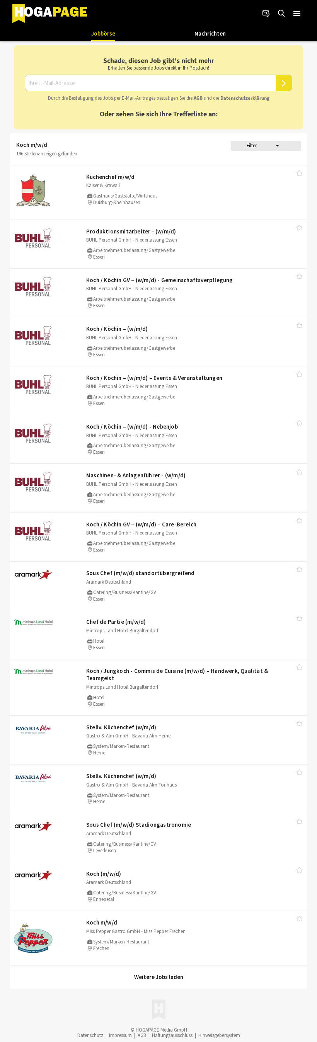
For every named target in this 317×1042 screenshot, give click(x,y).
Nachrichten (210, 33)
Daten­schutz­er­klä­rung (244, 98)
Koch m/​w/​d (101, 922)
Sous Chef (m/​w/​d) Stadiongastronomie (138, 824)
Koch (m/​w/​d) (103, 873)
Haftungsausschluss (172, 1035)
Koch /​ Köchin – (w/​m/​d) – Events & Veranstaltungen (154, 377)
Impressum (120, 1035)
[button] (297, 13)
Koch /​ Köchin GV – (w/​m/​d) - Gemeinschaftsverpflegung (159, 280)
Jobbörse (103, 33)
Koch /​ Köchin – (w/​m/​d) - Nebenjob (132, 426)
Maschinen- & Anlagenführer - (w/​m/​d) (136, 475)
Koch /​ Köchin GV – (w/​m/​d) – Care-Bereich (141, 524)
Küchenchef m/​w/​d (110, 176)
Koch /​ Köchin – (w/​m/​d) (117, 328)
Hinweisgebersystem (219, 1035)
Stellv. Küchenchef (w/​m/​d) (121, 727)
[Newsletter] (266, 13)
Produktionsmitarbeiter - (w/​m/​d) (131, 231)
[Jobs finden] (281, 13)
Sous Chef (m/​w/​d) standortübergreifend (140, 573)
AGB (198, 98)
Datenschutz (90, 1035)
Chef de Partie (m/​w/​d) (116, 621)
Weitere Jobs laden (158, 977)
